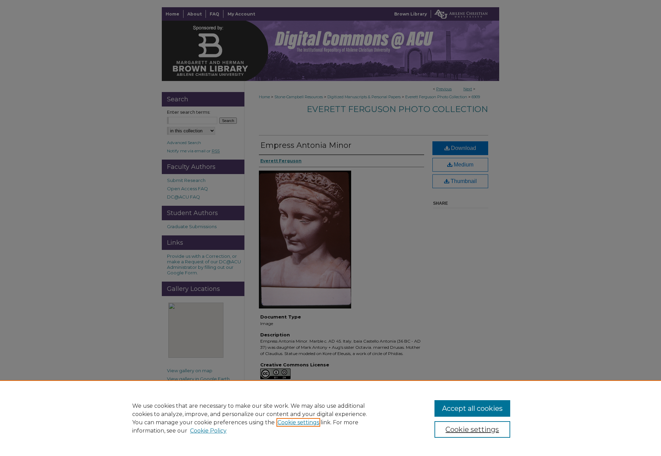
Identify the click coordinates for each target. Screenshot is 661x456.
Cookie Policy (208, 430)
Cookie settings (298, 422)
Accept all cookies (472, 408)
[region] (330, 418)
